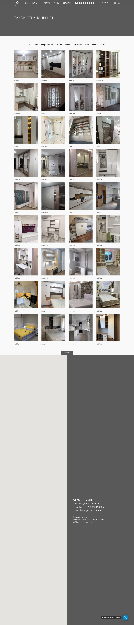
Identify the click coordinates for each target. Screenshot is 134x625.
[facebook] (76, 3)
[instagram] (84, 3)
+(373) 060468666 (94, 507)
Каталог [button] (36, 3)
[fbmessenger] (88, 3)
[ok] (80, 3)
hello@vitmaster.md (91, 510)
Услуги (47, 3)
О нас (27, 3)
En (115, 3)
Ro (119, 3)
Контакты (66, 3)
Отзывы (56, 3)
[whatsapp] (92, 3)
